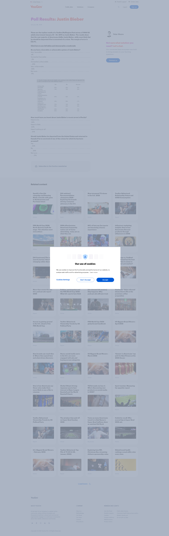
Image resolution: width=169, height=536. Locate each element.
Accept (105, 280)
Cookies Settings (63, 280)
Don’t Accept (85, 280)
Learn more (93, 272)
